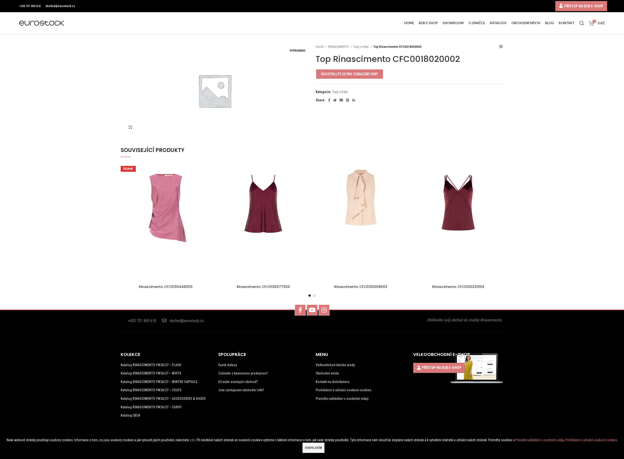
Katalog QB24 (130, 415)
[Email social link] (341, 100)
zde (192, 440)
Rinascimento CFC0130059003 (360, 286)
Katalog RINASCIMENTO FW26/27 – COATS (151, 390)
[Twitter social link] (335, 100)
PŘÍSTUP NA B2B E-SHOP (583, 6)
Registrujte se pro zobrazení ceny (349, 74)
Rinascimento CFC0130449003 (166, 286)
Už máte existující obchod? (238, 382)
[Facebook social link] (329, 100)
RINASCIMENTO (338, 46)
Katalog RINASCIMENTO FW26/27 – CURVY (151, 407)
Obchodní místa (327, 373)
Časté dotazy (227, 365)
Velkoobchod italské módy (335, 365)
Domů (320, 46)
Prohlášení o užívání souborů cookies (343, 390)
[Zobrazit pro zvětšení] (130, 127)
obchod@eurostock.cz (60, 6)
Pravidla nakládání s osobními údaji (342, 399)
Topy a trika (361, 46)
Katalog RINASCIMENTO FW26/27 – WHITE (151, 373)
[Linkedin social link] (354, 100)
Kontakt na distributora (332, 382)
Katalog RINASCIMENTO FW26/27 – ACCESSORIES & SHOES (163, 399)
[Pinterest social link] (347, 100)
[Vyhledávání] (582, 23)
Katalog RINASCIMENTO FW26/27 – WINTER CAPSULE (159, 382)
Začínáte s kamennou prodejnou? (243, 373)
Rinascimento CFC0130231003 (458, 286)
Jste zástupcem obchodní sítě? (241, 390)
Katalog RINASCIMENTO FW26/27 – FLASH (151, 365)
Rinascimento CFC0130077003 (263, 286)
